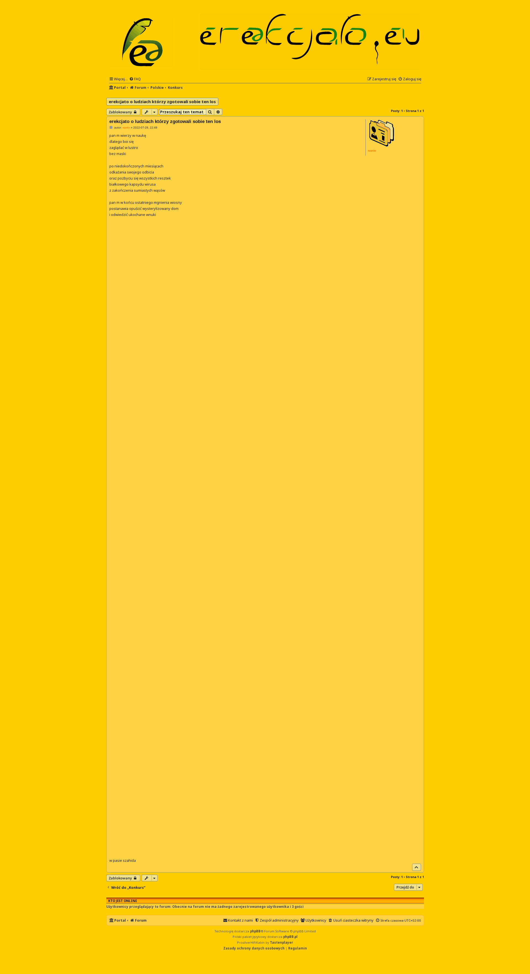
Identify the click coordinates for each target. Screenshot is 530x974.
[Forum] (142, 41)
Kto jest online (122, 901)
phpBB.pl (290, 937)
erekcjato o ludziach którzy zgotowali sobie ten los (162, 101)
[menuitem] (135, 79)
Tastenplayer (281, 942)
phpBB (255, 931)
